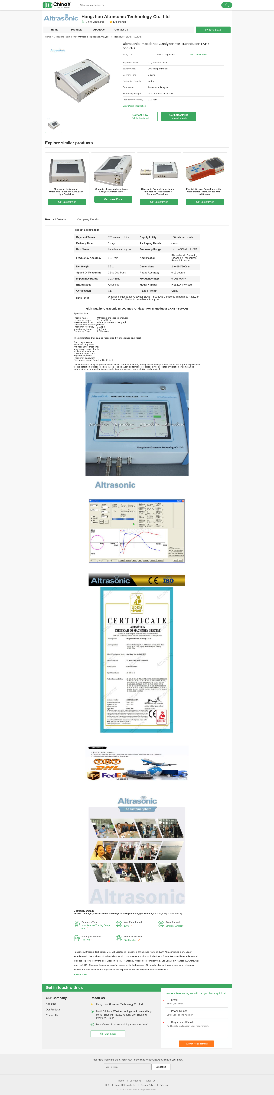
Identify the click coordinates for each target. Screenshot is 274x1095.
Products (76, 29)
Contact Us (121, 29)
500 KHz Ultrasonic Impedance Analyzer (176, 296)
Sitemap (164, 1085)
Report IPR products (125, 1085)
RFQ (107, 1085)
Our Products (53, 1009)
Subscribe (161, 1067)
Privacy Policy (148, 1085)
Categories (135, 1080)
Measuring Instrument (66, 36)
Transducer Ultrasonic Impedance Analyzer (135, 299)
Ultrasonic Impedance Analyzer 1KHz (129, 296)
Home (54, 29)
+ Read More (80, 974)
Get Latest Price (198, 54)
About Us (99, 29)
